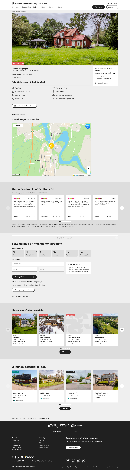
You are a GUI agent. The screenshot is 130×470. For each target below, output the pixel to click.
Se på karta (17, 77)
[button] (51, 146)
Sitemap (106, 467)
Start (60, 7)
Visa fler (65, 352)
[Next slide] (122, 208)
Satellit (18, 125)
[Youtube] (73, 460)
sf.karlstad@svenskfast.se (104, 78)
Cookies (92, 467)
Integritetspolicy (64, 467)
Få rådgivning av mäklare (23, 290)
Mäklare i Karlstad (102, 83)
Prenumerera (73, 447)
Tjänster (41, 443)
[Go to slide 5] (68, 221)
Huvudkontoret (16, 447)
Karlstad (30, 418)
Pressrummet (43, 445)
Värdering (98, 7)
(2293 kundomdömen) (104, 73)
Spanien (115, 3)
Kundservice (16, 441)
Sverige (109, 3)
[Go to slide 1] (60, 221)
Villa (35, 418)
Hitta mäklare (26, 7)
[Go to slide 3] (64, 221)
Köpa (43, 7)
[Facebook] (68, 460)
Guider (51, 7)
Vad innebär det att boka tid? (21, 296)
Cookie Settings (113, 467)
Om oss (41, 441)
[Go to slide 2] (62, 221)
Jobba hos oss (43, 447)
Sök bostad (15, 7)
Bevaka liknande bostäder (25, 106)
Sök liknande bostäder (19, 11)
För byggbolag (16, 445)
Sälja (35, 7)
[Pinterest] (83, 460)
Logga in (113, 7)
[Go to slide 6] (70, 221)
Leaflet (76, 175)
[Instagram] (78, 460)
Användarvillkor (85, 467)
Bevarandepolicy (75, 467)
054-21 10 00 (100, 76)
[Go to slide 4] (66, 221)
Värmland (23, 418)
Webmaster (99, 467)
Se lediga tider (19, 277)
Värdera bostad (17, 449)
